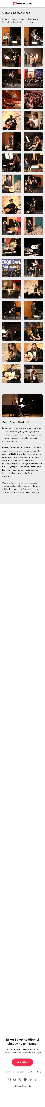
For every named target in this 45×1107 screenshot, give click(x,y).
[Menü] (5, 3)
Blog (39, 1072)
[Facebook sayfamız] (25, 1079)
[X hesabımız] (19, 1079)
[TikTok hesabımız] (35, 1079)
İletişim (7, 1072)
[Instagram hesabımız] (9, 1079)
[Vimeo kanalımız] (30, 1079)
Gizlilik (30, 1072)
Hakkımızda (19, 1072)
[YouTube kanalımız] (14, 1079)
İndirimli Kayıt (22, 1062)
